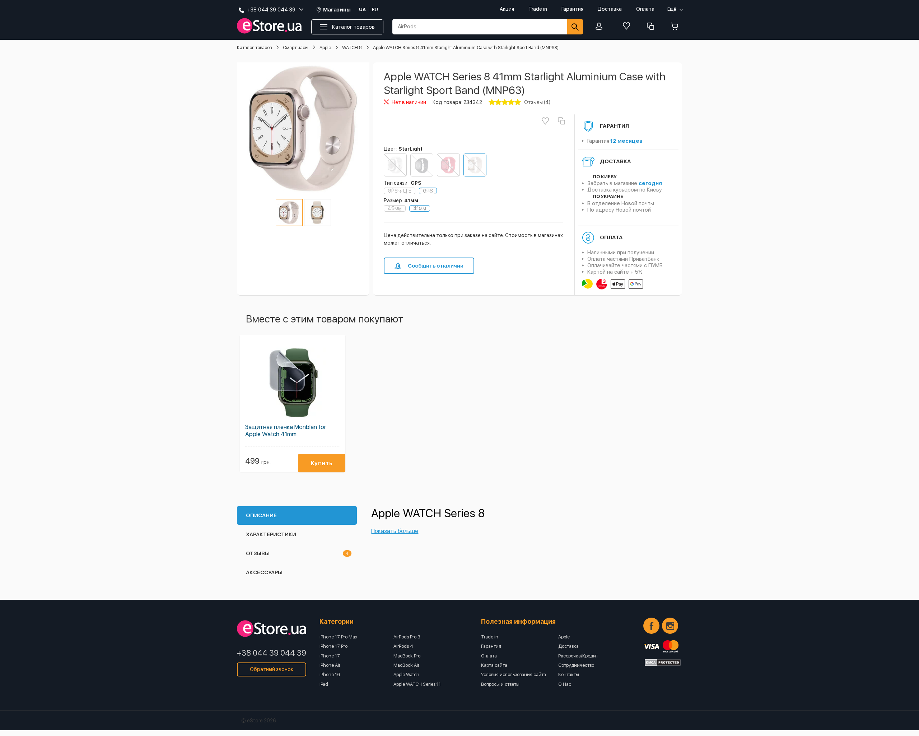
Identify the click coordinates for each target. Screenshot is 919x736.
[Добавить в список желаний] (545, 120)
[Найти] (575, 26)
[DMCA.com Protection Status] (663, 662)
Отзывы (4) (537, 102)
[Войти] (601, 26)
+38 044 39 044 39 (271, 652)
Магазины (337, 10)
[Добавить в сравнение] (561, 120)
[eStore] (269, 26)
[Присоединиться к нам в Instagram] (670, 626)
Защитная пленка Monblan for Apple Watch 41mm (285, 430)
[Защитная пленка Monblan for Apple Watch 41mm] (292, 382)
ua (362, 9)
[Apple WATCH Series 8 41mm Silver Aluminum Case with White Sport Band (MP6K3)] (395, 165)
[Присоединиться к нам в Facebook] (651, 626)
